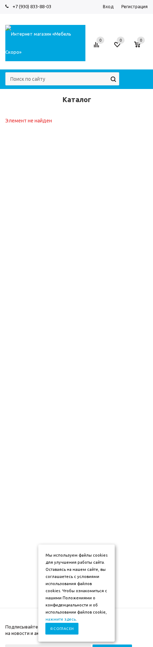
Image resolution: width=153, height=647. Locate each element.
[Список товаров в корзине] (141, 48)
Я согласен (62, 629)
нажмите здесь (61, 619)
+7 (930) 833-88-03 (31, 6)
